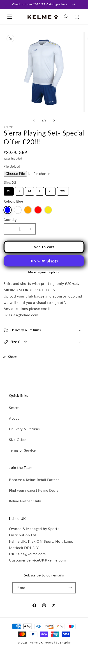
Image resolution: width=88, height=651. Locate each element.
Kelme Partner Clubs (25, 501)
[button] (9, 17)
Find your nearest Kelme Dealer (34, 490)
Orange (28, 210)
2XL (62, 190)
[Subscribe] (70, 587)
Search (14, 408)
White (18, 210)
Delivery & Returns (24, 429)
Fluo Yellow (48, 210)
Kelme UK (36, 642)
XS (9, 190)
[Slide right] (54, 121)
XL (50, 190)
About (14, 418)
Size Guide (17, 440)
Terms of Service (22, 450)
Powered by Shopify (57, 642)
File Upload (12, 166)
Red (38, 210)
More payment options (44, 272)
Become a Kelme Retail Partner (34, 480)
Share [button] (12, 357)
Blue (8, 210)
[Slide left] (34, 121)
